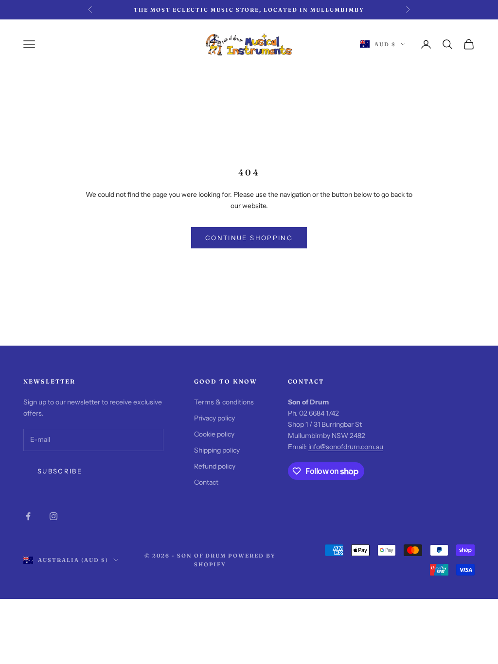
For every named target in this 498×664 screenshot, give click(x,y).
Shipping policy (217, 450)
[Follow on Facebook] (28, 516)
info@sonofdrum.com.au (345, 446)
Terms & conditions (224, 402)
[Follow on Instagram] (53, 516)
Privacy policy (214, 418)
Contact (206, 482)
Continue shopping (249, 238)
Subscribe (59, 471)
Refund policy (214, 466)
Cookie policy (214, 434)
